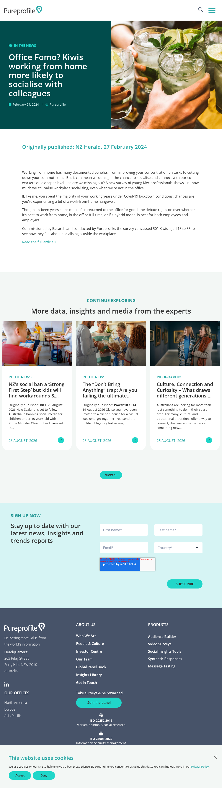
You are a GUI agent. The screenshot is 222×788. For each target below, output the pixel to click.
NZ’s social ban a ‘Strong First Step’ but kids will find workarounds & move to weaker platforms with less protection (36, 398)
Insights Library (89, 674)
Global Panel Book (91, 667)
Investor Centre (89, 651)
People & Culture (90, 643)
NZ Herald (88, 146)
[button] (212, 10)
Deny (44, 775)
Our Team (84, 659)
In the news (25, 45)
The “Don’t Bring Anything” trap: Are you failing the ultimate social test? (110, 392)
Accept (19, 775)
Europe (10, 709)
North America (15, 702)
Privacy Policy (200, 766)
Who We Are (86, 635)
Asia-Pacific (12, 715)
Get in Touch (86, 682)
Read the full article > (39, 242)
